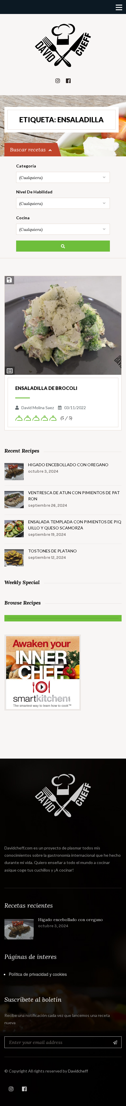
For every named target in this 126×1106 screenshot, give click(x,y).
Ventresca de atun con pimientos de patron (74, 495)
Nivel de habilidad (34, 191)
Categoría (26, 165)
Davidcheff (78, 1070)
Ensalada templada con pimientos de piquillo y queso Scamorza (74, 524)
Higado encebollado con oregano (68, 464)
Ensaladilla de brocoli (46, 388)
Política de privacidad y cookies (38, 974)
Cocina (23, 217)
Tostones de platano (52, 550)
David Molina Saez (37, 407)
